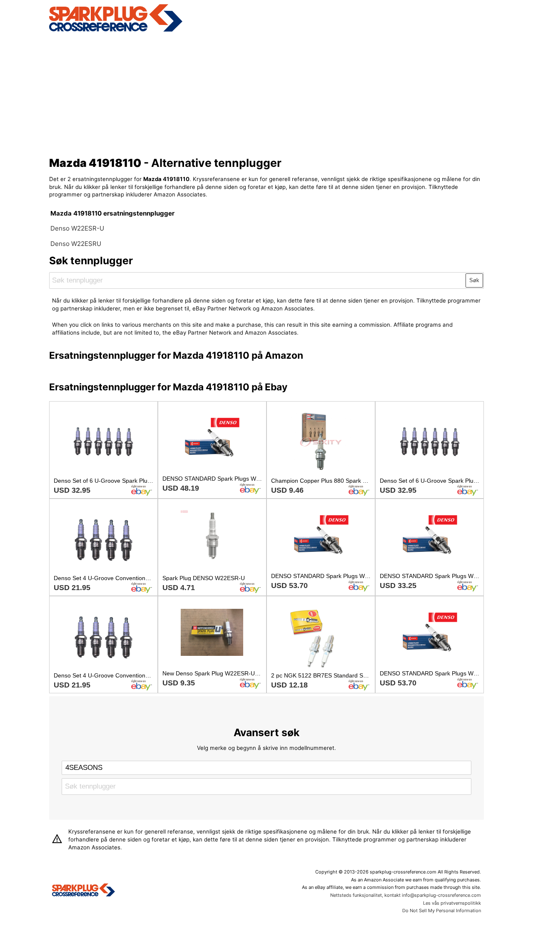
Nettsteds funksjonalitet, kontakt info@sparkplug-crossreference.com (405, 895)
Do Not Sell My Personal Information (441, 910)
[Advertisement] (266, 93)
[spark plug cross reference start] (115, 30)
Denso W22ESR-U (77, 228)
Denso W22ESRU (75, 244)
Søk (474, 280)
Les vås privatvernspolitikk (452, 903)
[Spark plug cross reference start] (83, 891)
